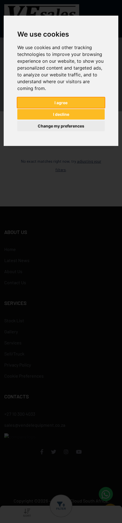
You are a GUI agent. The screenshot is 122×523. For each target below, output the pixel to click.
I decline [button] (61, 114)
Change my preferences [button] (61, 126)
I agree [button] (61, 102)
